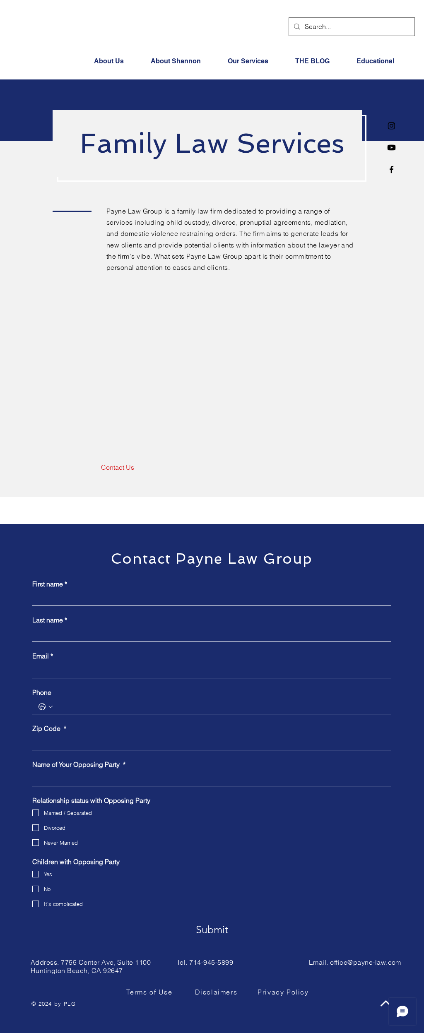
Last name (49, 620)
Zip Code (49, 728)
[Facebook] (391, 169)
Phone (41, 692)
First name (49, 584)
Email (42, 656)
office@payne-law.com (365, 962)
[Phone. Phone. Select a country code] (45, 707)
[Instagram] (391, 125)
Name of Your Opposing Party (78, 764)
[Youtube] (391, 147)
